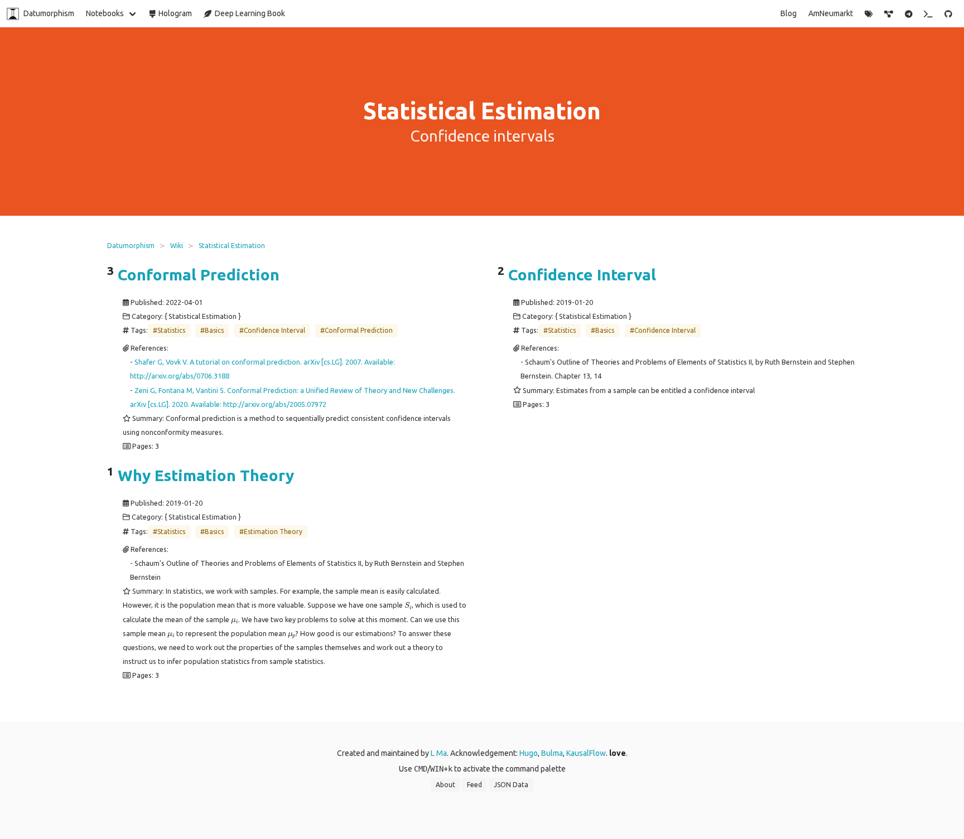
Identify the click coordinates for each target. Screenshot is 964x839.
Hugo (528, 753)
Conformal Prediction (198, 274)
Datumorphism (48, 13)
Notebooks (105, 13)
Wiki (176, 245)
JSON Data (511, 784)
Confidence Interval (582, 274)
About (445, 784)
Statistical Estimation (232, 245)
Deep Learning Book (248, 13)
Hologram (173, 13)
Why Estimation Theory (206, 475)
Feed (474, 784)
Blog (788, 13)
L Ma (439, 753)
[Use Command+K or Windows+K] (928, 14)
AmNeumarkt (830, 13)
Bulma (552, 753)
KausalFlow (586, 753)
